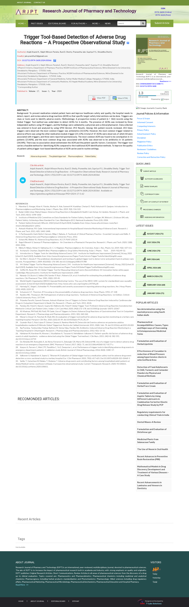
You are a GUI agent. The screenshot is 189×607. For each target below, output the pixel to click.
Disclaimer (141, 138)
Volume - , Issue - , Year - (45, 91)
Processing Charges (151, 210)
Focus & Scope (143, 118)
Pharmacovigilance (75, 156)
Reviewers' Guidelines (146, 149)
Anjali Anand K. (33, 52)
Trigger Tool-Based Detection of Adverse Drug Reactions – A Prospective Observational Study (73, 39)
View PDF (100, 98)
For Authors (78, 23)
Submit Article (162, 23)
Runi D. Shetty (66, 52)
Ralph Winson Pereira (49, 52)
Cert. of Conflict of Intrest (156, 202)
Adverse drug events (38, 156)
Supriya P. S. (92, 52)
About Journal (24, 2)
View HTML (122, 98)
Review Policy (143, 153)
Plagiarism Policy (144, 141)
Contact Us (39, 2)
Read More (21, 585)
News (108, 23)
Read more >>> (165, 81)
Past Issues (37, 23)
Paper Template (150, 186)
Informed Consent (145, 122)
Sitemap (75, 601)
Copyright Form (151, 194)
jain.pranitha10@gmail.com (36, 56)
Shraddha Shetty (105, 52)
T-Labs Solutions (154, 603)
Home (21, 23)
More (95, 23)
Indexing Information (154, 217)
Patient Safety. (90, 156)
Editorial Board (57, 23)
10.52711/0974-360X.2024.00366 (36, 60)
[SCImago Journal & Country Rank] (151, 108)
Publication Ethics (145, 145)
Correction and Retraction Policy (151, 157)
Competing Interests (146, 126)
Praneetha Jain (79, 52)
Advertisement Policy (146, 134)
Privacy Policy (143, 130)
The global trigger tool (57, 156)
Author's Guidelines (153, 179)
